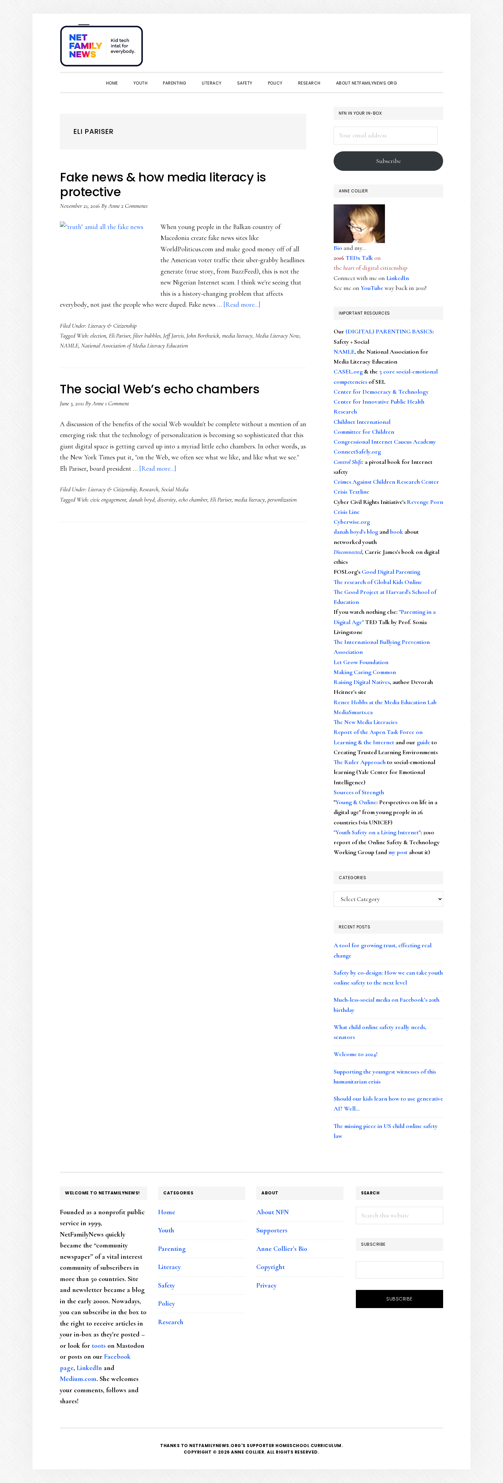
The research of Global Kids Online (378, 582)
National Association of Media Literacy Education (134, 345)
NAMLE (69, 345)
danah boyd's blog (356, 531)
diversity (166, 499)
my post (398, 852)
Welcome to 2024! (355, 1054)
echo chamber (193, 499)
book (396, 531)
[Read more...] (241, 305)
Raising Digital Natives (362, 682)
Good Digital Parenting (391, 571)
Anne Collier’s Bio (281, 1249)
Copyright (270, 1267)
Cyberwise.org (352, 521)
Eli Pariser (119, 335)
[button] (436, 42)
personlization (282, 499)
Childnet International (362, 422)
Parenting (172, 1249)
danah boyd (142, 499)
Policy (166, 1304)
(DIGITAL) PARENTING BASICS (389, 331)
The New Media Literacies (365, 722)
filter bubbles (146, 335)
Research (148, 489)
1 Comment (117, 403)
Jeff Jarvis (173, 335)
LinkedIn (397, 278)
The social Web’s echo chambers (159, 389)
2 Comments (134, 206)
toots (99, 1346)
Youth (166, 1230)
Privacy (266, 1285)
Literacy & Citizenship (112, 325)
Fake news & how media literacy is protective (163, 184)
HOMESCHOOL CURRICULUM (308, 1445)
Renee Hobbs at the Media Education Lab (385, 702)
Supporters (271, 1230)
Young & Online (355, 802)
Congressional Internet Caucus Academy (385, 441)
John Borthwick (202, 335)
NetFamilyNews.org (102, 48)
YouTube (372, 288)
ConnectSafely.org (357, 451)
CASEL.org (348, 371)
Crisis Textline (351, 491)
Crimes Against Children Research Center (386, 481)
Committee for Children (364, 431)
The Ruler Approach (360, 762)
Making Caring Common (365, 672)
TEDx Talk (359, 258)
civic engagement (108, 499)
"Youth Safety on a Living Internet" (377, 832)
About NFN (272, 1212)
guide (423, 742)
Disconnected (348, 552)
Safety (166, 1285)
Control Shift (348, 462)
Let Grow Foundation (361, 662)
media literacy (237, 335)
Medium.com (78, 1379)
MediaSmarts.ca (353, 712)
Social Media (175, 489)
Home (166, 1212)
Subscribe (388, 161)
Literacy (169, 1267)
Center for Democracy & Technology (381, 391)
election (98, 335)
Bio (338, 248)
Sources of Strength (359, 792)
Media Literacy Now (277, 335)
